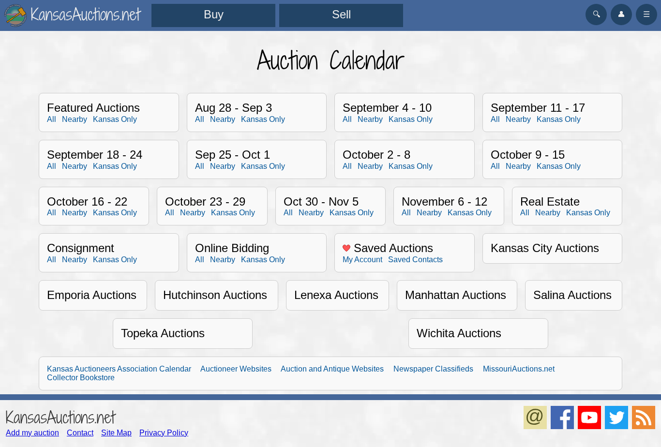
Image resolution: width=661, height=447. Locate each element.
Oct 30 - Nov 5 (321, 201)
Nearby (74, 119)
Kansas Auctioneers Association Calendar (119, 369)
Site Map (116, 433)
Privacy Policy (163, 433)
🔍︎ (596, 14)
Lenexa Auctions (336, 294)
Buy (214, 14)
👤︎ (621, 14)
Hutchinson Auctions (215, 294)
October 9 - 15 (528, 154)
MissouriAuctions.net (519, 369)
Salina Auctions (572, 294)
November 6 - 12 (444, 201)
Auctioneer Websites (235, 369)
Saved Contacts (415, 259)
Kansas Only (115, 119)
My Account (362, 259)
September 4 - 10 (387, 107)
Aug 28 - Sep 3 (233, 107)
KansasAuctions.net (60, 417)
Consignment (80, 247)
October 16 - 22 (87, 201)
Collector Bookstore (81, 377)
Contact (80, 433)
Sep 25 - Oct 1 (232, 154)
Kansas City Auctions (545, 247)
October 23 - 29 (205, 201)
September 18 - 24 (94, 154)
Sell (341, 14)
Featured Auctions (93, 107)
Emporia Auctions (91, 294)
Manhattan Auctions (455, 294)
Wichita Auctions (459, 333)
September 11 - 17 (538, 107)
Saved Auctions (391, 247)
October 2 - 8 (376, 154)
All (51, 119)
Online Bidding (232, 247)
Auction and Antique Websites (332, 369)
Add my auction (32, 433)
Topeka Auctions (163, 333)
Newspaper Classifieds (433, 369)
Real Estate (550, 201)
